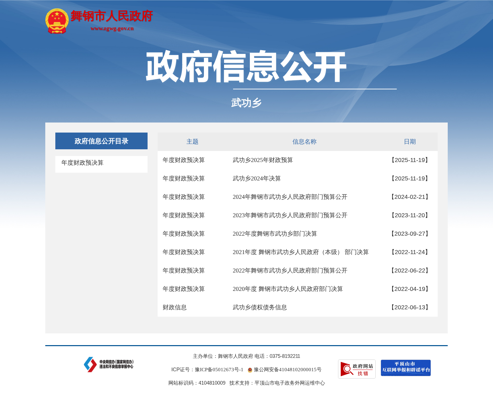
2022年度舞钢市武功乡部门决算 (275, 233)
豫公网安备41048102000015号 (287, 369)
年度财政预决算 (82, 162)
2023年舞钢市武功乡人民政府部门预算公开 (290, 215)
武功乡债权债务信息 (260, 307)
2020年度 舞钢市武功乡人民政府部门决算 (288, 289)
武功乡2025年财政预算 (263, 160)
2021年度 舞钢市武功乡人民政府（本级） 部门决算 (301, 252)
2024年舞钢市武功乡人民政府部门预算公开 (290, 196)
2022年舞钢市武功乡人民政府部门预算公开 (290, 270)
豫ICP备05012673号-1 (219, 369)
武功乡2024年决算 (257, 178)
